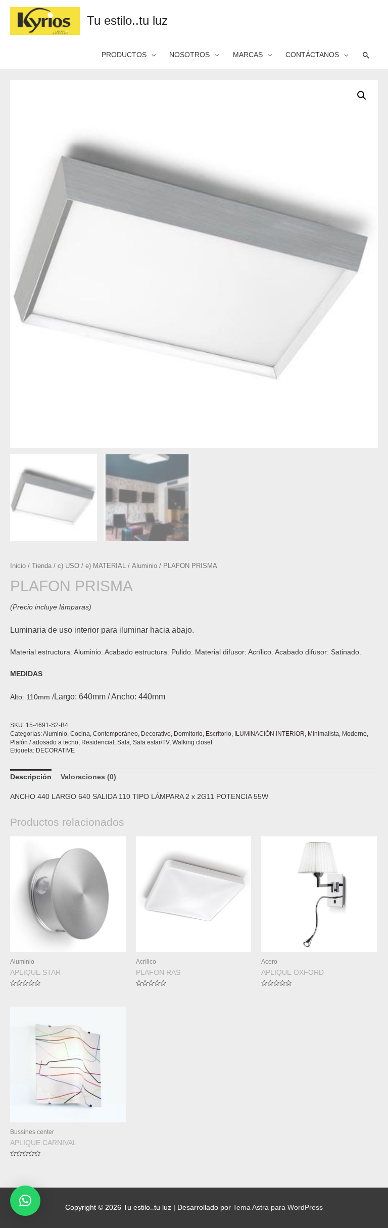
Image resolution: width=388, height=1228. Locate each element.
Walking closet (192, 742)
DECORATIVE (55, 750)
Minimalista (323, 733)
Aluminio (144, 566)
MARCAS (248, 55)
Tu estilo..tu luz (127, 20)
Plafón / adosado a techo (44, 742)
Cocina (80, 733)
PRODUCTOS (124, 55)
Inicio (18, 566)
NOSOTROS (189, 55)
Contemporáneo (115, 733)
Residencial (97, 742)
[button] (25, 1201)
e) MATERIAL (105, 566)
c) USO (68, 566)
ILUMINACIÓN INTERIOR (269, 733)
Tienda (42, 566)
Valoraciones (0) (88, 777)
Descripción (31, 777)
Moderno (354, 733)
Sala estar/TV (151, 742)
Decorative (156, 733)
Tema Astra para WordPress (278, 1207)
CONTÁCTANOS (312, 55)
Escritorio (218, 733)
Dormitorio (188, 733)
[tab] (31, 777)
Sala (123, 742)
